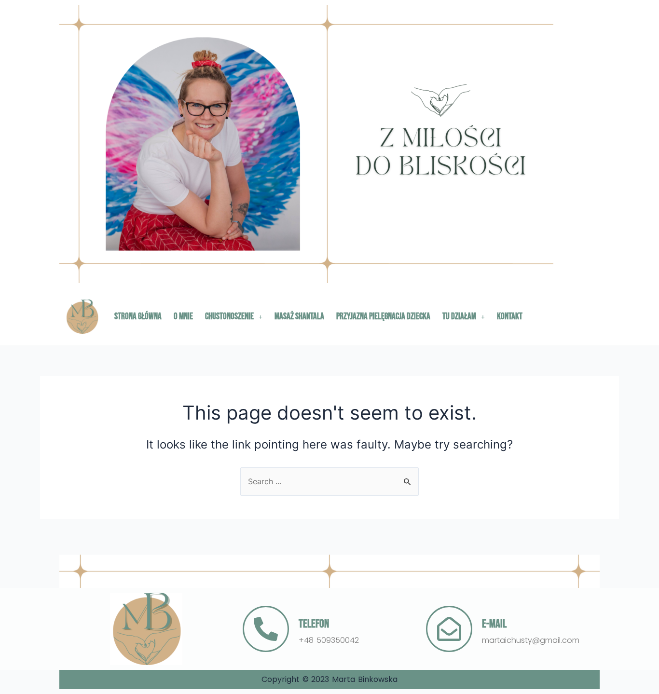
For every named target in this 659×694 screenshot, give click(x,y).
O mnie (183, 316)
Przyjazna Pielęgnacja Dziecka (383, 316)
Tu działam (459, 316)
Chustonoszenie (229, 316)
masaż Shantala (299, 316)
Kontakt (509, 316)
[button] (233, 316)
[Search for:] (329, 481)
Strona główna (138, 316)
